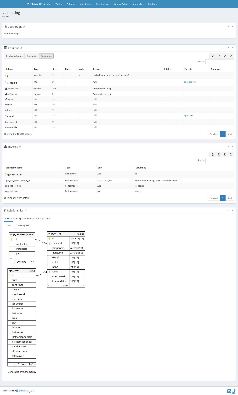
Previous (214, 134)
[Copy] (213, 56)
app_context (190, 81)
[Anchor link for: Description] (23, 26)
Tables (60, 3)
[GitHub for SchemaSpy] (229, 392)
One (9, 225)
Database (39, 4)
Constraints (85, 4)
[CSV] (225, 56)
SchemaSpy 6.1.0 (26, 391)
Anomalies (138, 4)
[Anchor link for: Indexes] (19, 146)
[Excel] (219, 56)
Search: (201, 61)
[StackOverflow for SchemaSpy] (234, 392)
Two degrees (23, 225)
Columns (71, 4)
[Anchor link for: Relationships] (25, 210)
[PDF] (231, 56)
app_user (188, 115)
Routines (152, 4)
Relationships (102, 4)
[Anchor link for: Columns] (20, 47)
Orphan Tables (121, 4)
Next (229, 134)
